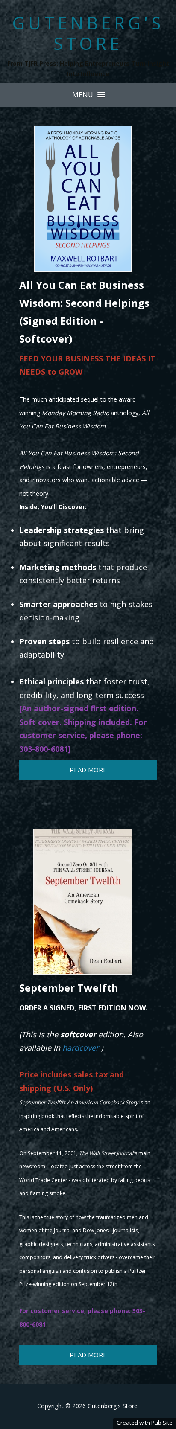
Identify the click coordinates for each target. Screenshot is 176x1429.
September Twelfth (68, 988)
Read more (88, 769)
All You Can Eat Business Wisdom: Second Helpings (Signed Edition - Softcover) (84, 312)
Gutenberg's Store (88, 33)
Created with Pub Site (145, 1422)
